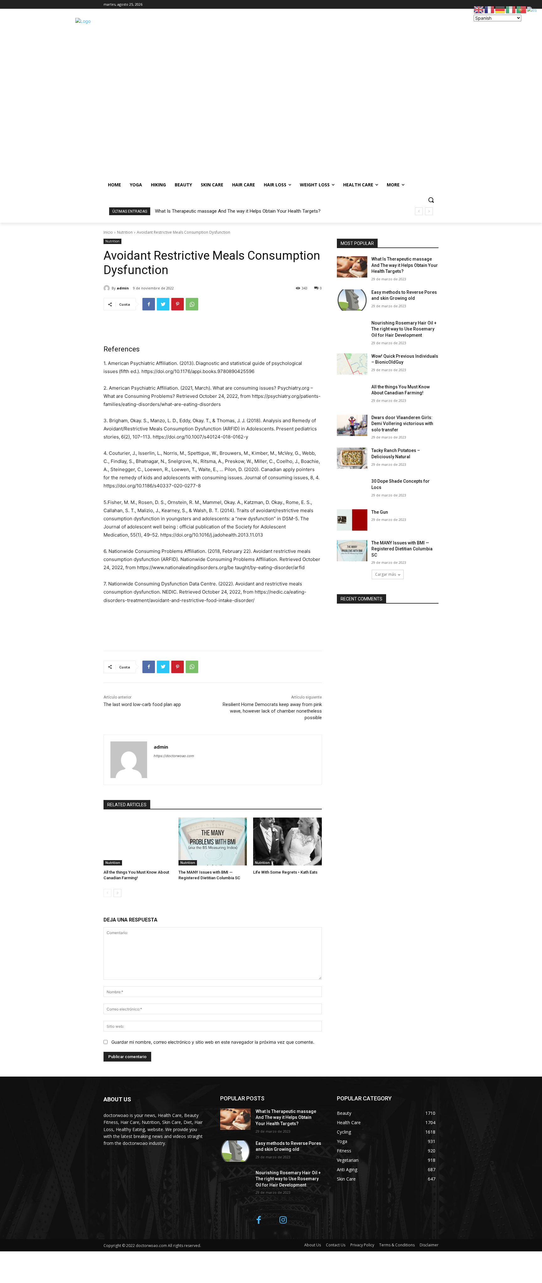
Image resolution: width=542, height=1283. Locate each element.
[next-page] (117, 893)
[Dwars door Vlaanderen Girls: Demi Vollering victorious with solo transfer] (352, 425)
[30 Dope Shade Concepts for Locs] (352, 489)
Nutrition (125, 232)
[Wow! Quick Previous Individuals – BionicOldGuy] (352, 364)
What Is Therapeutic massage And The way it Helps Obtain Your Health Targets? (238, 211)
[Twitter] (163, 304)
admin (123, 288)
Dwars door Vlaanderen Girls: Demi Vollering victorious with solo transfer (402, 423)
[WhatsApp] (192, 304)
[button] (430, 199)
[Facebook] (148, 304)
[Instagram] (283, 1220)
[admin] (108, 288)
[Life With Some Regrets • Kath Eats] (287, 841)
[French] (489, 9)
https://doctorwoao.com (174, 756)
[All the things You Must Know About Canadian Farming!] (138, 841)
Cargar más (385, 574)
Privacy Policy (362, 1245)
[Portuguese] (521, 9)
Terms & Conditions (397, 1245)
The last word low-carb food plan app (142, 704)
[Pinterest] (177, 304)
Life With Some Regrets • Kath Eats (285, 872)
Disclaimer (429, 1245)
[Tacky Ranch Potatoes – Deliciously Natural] (352, 458)
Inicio (108, 232)
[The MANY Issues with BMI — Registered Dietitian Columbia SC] (212, 841)
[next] (429, 211)
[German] (500, 9)
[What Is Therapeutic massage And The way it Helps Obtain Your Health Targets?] (352, 267)
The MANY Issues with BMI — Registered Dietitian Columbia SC (402, 549)
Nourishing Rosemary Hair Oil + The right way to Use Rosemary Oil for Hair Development (404, 329)
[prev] (419, 211)
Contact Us (335, 1245)
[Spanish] (532, 9)
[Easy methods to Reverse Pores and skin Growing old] (352, 300)
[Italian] (511, 9)
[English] (479, 9)
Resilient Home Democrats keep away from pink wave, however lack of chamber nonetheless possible (272, 711)
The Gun (379, 512)
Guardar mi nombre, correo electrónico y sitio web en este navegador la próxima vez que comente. (212, 1042)
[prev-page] (107, 893)
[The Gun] (352, 520)
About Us (312, 1245)
